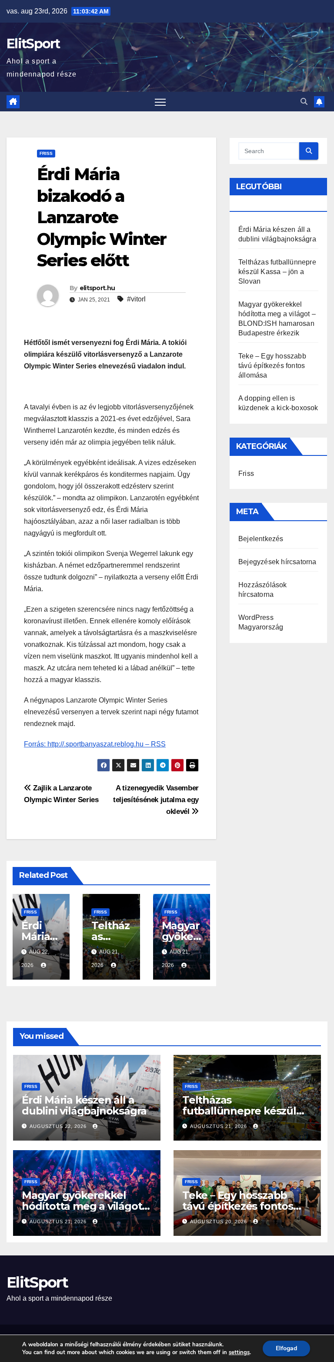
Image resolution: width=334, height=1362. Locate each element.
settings (239, 1352)
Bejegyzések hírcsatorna (277, 562)
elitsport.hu (97, 288)
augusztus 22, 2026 (59, 1126)
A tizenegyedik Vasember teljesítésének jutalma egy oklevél (156, 799)
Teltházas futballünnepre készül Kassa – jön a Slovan (277, 271)
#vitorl (136, 299)
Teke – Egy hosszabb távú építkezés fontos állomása (272, 365)
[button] (304, 101)
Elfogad (286, 1348)
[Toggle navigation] (160, 101)
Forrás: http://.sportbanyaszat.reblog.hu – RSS (95, 744)
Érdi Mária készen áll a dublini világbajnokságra (84, 1105)
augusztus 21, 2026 (219, 1126)
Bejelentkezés (261, 538)
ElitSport (33, 44)
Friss (46, 153)
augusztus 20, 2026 (219, 1221)
